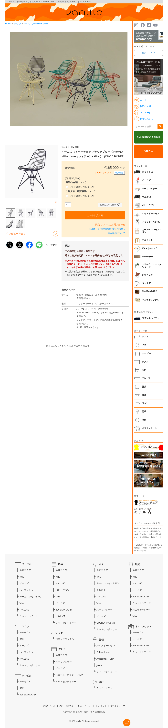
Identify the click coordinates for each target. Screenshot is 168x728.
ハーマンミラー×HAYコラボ (35, 24)
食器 (144, 395)
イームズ (17, 24)
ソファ (145, 337)
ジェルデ (146, 283)
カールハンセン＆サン (31, 596)
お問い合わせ (49, 706)
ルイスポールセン (150, 213)
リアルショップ (117, 706)
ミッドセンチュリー (30, 616)
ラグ (144, 403)
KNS (22, 576)
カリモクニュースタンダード (151, 266)
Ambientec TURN (105, 658)
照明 (144, 411)
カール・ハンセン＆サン (151, 231)
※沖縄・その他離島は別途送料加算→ (107, 229)
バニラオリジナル (150, 300)
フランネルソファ (150, 318)
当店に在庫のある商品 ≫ (148, 137)
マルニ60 (146, 197)
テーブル (146, 353)
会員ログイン (148, 53)
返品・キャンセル (86, 706)
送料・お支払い (66, 706)
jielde (99, 665)
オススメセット (149, 428)
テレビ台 (146, 378)
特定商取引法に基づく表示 (75, 712)
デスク (145, 362)
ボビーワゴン (148, 205)
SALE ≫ (148, 151)
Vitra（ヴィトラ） (151, 248)
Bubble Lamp (103, 652)
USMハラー (147, 257)
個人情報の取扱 (97, 712)
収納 (144, 370)
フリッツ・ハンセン (151, 222)
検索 (160, 126)
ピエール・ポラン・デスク (69, 675)
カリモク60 (147, 172)
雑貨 (144, 387)
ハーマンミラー (149, 189)
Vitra (22, 603)
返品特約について (116, 233)
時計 (144, 420)
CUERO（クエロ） (106, 622)
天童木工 (101, 590)
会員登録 (119, 172)
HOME (8, 24)
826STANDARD (149, 291)
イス (144, 345)
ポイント (102, 706)
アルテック (147, 240)
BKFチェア (147, 275)
